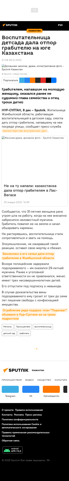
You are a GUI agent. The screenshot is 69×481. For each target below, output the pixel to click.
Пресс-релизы (33, 414)
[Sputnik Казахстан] (10, 26)
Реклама (19, 414)
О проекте (8, 409)
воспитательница (42, 326)
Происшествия (23, 326)
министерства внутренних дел (25, 131)
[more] (63, 201)
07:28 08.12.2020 (12, 60)
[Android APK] (13, 450)
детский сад (9, 333)
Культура (61, 379)
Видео (29, 379)
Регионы (7, 326)
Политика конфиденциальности (20, 419)
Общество (44, 379)
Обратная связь (10, 440)
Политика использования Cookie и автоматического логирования (21, 426)
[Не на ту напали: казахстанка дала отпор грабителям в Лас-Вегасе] (34, 158)
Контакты (7, 414)
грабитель (24, 333)
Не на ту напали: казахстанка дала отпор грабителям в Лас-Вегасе (30, 190)
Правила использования (29, 409)
